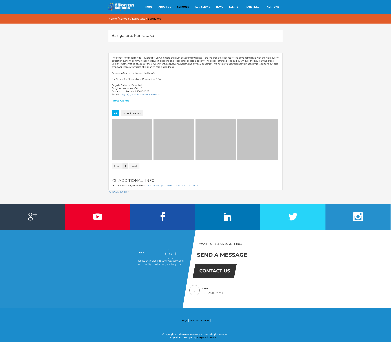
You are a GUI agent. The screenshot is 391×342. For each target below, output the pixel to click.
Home (112, 18)
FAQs (184, 320)
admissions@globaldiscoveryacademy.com (173, 185)
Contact (205, 320)
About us (194, 320)
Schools (124, 18)
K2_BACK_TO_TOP (118, 191)
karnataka (138, 18)
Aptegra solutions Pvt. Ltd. (210, 337)
